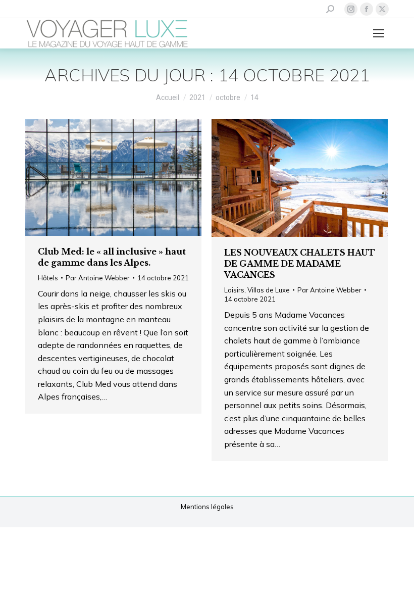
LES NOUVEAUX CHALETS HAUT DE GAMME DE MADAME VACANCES (299, 263)
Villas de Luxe (268, 290)
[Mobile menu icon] (379, 33)
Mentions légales (207, 507)
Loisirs (234, 290)
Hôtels (48, 278)
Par (98, 278)
